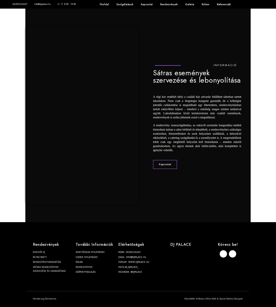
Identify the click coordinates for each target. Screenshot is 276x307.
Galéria (189, 4)
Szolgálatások (124, 4)
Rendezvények (169, 4)
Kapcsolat (147, 4)
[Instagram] (264, 4)
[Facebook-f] (256, 4)
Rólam (205, 4)
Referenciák (224, 4)
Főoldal (104, 4)
